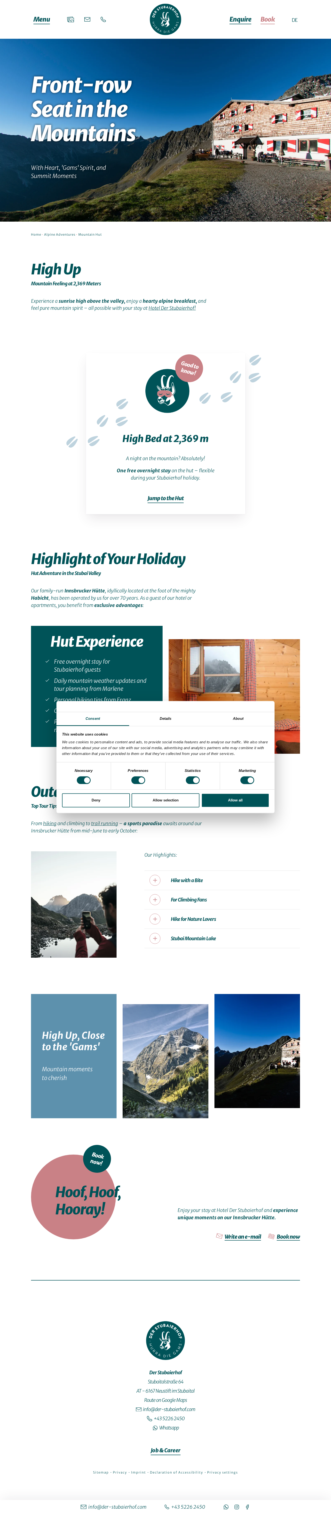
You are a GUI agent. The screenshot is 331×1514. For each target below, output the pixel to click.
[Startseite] (165, 19)
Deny (96, 800)
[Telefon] (103, 19)
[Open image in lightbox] (234, 696)
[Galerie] (70, 19)
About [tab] (238, 718)
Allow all (235, 800)
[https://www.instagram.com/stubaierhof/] (237, 1507)
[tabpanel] (165, 758)
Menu (41, 19)
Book (267, 19)
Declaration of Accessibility (177, 1472)
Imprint (139, 1472)
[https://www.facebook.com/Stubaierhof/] (247, 1507)
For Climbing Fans (189, 900)
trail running (104, 823)
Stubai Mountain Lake (193, 938)
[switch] (138, 780)
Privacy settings (222, 1472)
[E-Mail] (87, 19)
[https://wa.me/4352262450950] (226, 1507)
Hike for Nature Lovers (193, 919)
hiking (49, 823)
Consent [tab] (93, 718)
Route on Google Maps (165, 1400)
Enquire (240, 19)
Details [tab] (166, 718)
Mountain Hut (90, 235)
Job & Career (166, 1450)
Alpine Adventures (59, 235)
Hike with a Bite (187, 880)
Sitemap (101, 1472)
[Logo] (165, 1340)
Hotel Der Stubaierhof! (172, 308)
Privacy (120, 1472)
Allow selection (166, 800)
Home (36, 235)
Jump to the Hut (166, 498)
